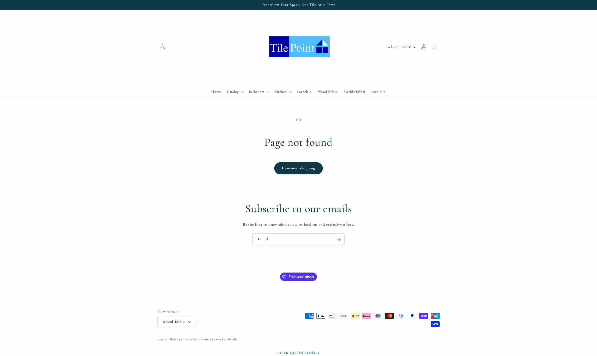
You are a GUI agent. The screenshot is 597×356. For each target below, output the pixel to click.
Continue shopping (298, 168)
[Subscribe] (338, 239)
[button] (163, 46)
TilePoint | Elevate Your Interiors (189, 339)
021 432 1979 (287, 352)
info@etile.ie (309, 352)
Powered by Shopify (224, 339)
